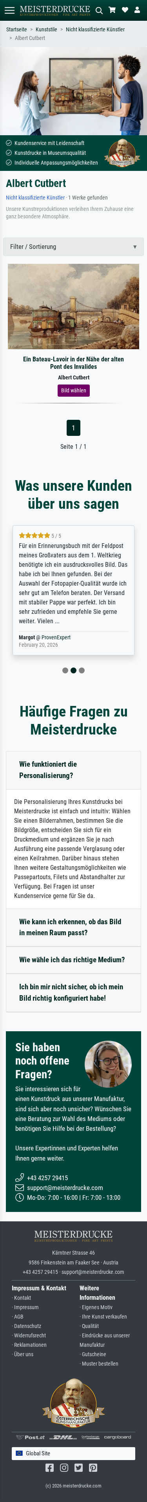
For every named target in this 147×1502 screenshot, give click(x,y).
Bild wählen (73, 390)
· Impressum (25, 1307)
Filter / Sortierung (33, 246)
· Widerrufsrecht (29, 1335)
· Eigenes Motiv (96, 1307)
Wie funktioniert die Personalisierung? (48, 770)
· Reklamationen (29, 1345)
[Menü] (9, 10)
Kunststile (46, 29)
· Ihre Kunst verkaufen (103, 1316)
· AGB (18, 1316)
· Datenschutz (26, 1326)
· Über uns (22, 1354)
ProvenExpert (56, 637)
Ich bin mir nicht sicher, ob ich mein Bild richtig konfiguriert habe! (71, 992)
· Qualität (89, 1326)
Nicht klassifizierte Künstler (95, 29)
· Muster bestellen (99, 1364)
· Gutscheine (93, 1354)
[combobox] (73, 1453)
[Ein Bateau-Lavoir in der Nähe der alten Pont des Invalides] (73, 306)
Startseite (16, 29)
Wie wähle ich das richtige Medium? (72, 959)
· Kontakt (21, 1298)
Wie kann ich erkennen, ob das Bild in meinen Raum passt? (70, 927)
